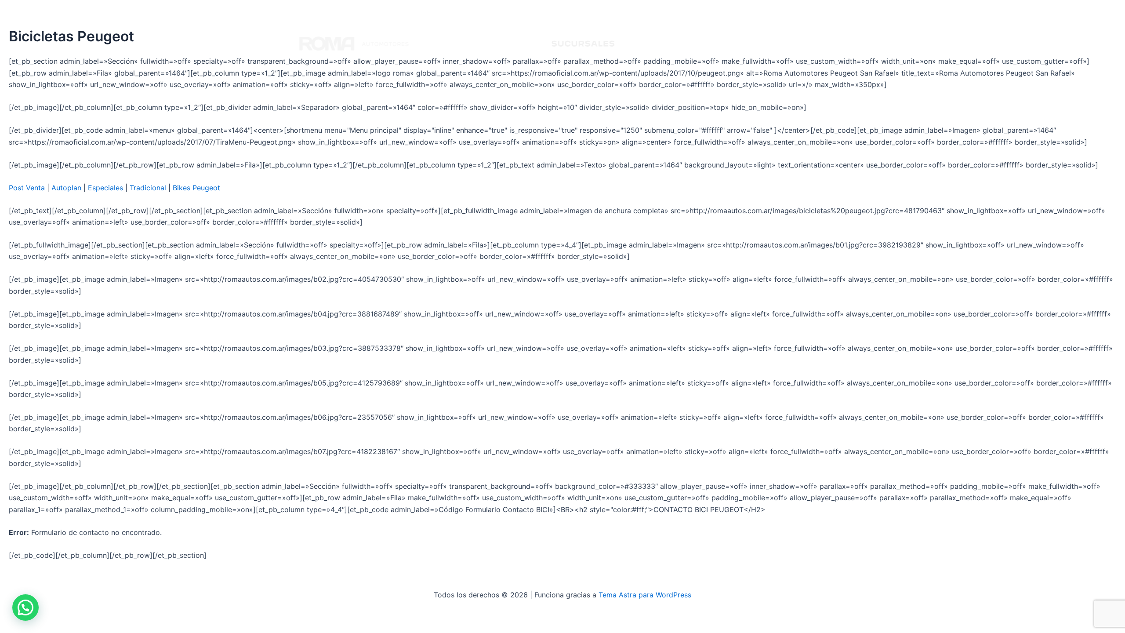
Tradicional (148, 187)
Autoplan (66, 187)
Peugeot (678, 43)
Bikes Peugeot (196, 187)
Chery (755, 43)
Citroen (718, 43)
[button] (25, 607)
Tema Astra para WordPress (645, 594)
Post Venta (27, 187)
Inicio (641, 43)
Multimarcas (799, 43)
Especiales (105, 187)
